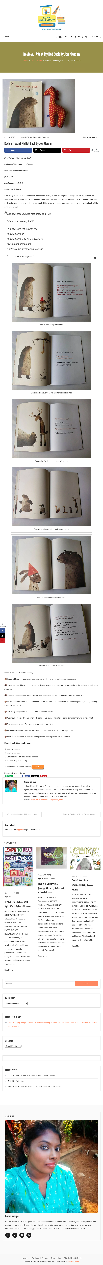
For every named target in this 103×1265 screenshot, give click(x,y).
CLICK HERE (38, 767)
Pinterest (45, 1258)
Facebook (35, 1258)
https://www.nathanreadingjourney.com (47, 800)
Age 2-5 (24, 137)
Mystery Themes (73, 1261)
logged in (20, 829)
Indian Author (50, 878)
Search (95, 37)
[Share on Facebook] (2, 630)
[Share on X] (2, 635)
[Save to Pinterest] (2, 640)
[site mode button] (59, 37)
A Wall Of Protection (16, 1081)
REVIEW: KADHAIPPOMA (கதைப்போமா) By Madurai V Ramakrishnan (51, 888)
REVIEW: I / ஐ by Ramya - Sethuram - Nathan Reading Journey (32, 1023)
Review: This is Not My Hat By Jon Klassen (79, 814)
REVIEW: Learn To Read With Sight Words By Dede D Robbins (31, 1076)
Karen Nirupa (47, 137)
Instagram (25, 1258)
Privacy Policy (56, 1258)
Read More (9, 970)
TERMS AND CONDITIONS (72, 1258)
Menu (7, 37)
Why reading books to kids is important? (22, 814)
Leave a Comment (91, 137)
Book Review (33, 137)
